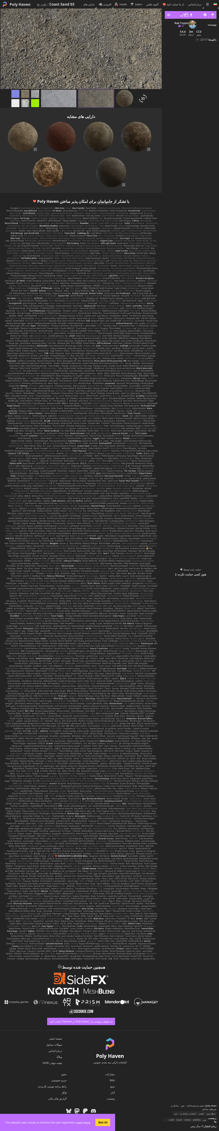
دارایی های (88, 4)
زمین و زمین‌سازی (195, 1105)
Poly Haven (20, 4)
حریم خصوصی (59, 1080)
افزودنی (107, 4)
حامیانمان (105, 201)
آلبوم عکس (152, 4)
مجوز (64, 1074)
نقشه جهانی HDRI (52, 1063)
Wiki (112, 1080)
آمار (113, 1092)
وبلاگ (59, 1057)
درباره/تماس (195, 4)
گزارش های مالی (57, 1098)
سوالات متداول (54, 1044)
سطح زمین (210, 1113)
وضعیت (111, 1098)
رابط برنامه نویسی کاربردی (52, 1086)
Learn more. (83, 1122)
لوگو (64, 1092)
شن (183, 1105)
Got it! (102, 1122)
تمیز (175, 1113)
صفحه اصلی (55, 1038)
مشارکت (110, 1074)
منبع (112, 1086)
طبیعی (201, 1113)
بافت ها (42, 4)
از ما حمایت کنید (175, 4)
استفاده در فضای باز (188, 1113)
